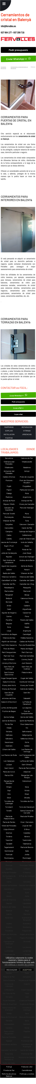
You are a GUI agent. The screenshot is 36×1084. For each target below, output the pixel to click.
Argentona (27, 497)
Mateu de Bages (27, 648)
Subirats (9, 746)
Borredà (9, 602)
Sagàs (27, 627)
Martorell (26, 591)
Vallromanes (27, 731)
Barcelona (9, 458)
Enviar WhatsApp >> (16, 58)
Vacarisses (9, 742)
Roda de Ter (27, 549)
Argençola (27, 631)
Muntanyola (8, 517)
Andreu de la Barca (27, 560)
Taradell (9, 844)
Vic (27, 728)
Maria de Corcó (9, 772)
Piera (27, 616)
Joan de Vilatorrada (27, 539)
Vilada (9, 728)
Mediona (9, 497)
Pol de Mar (9, 724)
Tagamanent (9, 847)
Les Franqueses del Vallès (27, 756)
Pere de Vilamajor (27, 508)
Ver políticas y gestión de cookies (19, 965)
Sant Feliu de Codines (27, 668)
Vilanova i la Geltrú (9, 577)
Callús (9, 535)
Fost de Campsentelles (27, 712)
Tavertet (9, 840)
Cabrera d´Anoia (27, 598)
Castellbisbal (27, 1070)
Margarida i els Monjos (27, 776)
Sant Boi (27, 692)
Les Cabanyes (9, 761)
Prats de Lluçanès (27, 477)
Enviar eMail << (18, 408)
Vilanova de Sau (9, 638)
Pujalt (9, 486)
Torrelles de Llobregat (9, 802)
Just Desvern (27, 663)
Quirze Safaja (9, 717)
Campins (9, 531)
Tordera (9, 836)
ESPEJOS (9, 431)
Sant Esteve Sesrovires (9, 673)
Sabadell (27, 698)
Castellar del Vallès (27, 580)
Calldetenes (27, 535)
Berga (27, 595)
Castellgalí (27, 634)
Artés (9, 605)
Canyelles (9, 524)
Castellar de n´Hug (27, 584)
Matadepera (9, 587)
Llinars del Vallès (9, 749)
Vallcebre (9, 738)
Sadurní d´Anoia (9, 682)
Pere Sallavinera (26, 724)
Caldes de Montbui (27, 641)
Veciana (9, 731)
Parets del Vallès (26, 620)
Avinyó (27, 471)
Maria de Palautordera (9, 817)
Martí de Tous (9, 656)
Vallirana (9, 735)
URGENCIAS (27, 434)
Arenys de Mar (26, 500)
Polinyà (9, 1067)
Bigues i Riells (9, 504)
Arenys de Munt (9, 500)
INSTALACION (9, 434)
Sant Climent (27, 764)
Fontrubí (9, 854)
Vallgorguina (27, 735)
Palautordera (27, 672)
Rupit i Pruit (9, 546)
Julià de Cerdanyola (9, 553)
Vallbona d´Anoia (26, 738)
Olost (9, 798)
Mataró (27, 569)
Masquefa (27, 587)
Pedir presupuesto (18, 49)
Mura (27, 513)
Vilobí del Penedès (9, 826)
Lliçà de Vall (27, 826)
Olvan (27, 794)
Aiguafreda (27, 609)
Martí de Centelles (27, 656)
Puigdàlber (27, 486)
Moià (27, 493)
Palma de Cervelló (27, 490)
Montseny (27, 517)
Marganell (9, 595)
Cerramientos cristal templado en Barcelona (19, 67)
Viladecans (9, 467)
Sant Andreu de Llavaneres (9, 561)
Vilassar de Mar (9, 521)
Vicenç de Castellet (27, 504)
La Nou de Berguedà (9, 708)
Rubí (9, 549)
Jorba (27, 854)
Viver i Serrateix (26, 822)
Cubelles (27, 833)
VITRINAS (27, 431)
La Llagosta (26, 708)
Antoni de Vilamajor (27, 557)
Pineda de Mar (9, 1070)
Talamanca (27, 844)
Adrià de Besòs (27, 566)
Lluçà (9, 631)
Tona (27, 521)
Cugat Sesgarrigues (9, 678)
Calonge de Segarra (27, 531)
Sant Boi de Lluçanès (9, 693)
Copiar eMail (18, 414)
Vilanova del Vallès (27, 577)
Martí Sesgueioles (9, 652)
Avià (27, 602)
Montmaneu (9, 858)
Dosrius (9, 833)
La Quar (9, 764)
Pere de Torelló (9, 513)
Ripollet (9, 557)
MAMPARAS (9, 427)
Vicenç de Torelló (27, 685)
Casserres (27, 613)
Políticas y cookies (27, 1074)
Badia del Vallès (9, 573)
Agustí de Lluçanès (8, 566)
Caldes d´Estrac (9, 477)
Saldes (27, 746)
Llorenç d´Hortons (9, 663)
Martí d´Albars (9, 659)
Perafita (9, 620)
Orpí (9, 790)
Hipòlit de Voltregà (9, 641)
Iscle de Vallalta (27, 542)
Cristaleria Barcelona (3, 67)
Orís (9, 794)
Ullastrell (26, 772)
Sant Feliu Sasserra (9, 645)
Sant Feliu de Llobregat (9, 668)
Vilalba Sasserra (27, 638)
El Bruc (27, 829)
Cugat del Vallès (27, 678)
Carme (9, 616)
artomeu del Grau (9, 698)
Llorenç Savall (26, 659)
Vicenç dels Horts (9, 685)
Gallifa (27, 623)
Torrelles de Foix (26, 801)
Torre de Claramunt (27, 807)
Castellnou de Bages (9, 634)
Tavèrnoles (27, 840)
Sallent (9, 569)
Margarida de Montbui (9, 782)
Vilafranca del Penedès (9, 463)
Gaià (27, 851)
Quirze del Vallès (27, 717)
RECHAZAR (11, 970)
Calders (27, 605)
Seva (27, 787)
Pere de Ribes (9, 648)
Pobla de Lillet (27, 1067)
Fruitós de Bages (9, 711)
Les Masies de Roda (9, 755)
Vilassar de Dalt (27, 573)
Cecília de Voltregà (27, 682)
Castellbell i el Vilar (9, 580)
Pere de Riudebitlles (27, 645)
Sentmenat (9, 851)
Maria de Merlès (9, 822)
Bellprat (9, 598)
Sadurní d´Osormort (9, 702)
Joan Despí (27, 553)
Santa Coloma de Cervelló (27, 811)
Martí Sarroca (27, 652)
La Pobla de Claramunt (26, 703)
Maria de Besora (27, 847)
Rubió (27, 546)
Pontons (9, 480)
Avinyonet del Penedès (9, 472)
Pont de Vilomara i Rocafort (27, 481)
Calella (9, 539)
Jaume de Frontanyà (9, 542)
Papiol (9, 490)
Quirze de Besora (9, 721)
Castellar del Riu (9, 584)
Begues (9, 623)
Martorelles (8, 591)
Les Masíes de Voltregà (26, 750)
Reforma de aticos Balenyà (9, 1075)
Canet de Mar (27, 528)
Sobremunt (26, 781)
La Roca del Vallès (27, 761)
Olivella (27, 798)
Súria (27, 742)
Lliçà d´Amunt (9, 829)
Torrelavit (9, 807)
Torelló (9, 810)
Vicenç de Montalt (9, 689)
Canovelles (9, 528)
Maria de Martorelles (27, 768)
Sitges (9, 787)
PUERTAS (9, 438)
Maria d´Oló (9, 775)
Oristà (27, 790)
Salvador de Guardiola (9, 509)
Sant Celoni (9, 768)
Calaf (9, 609)
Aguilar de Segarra (9, 613)
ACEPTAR (27, 970)
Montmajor (27, 858)
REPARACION (27, 427)
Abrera (27, 836)
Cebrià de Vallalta (27, 689)
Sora (9, 627)
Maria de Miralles (27, 816)
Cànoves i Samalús (27, 524)
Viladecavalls (27, 462)
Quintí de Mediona (27, 721)
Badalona (27, 467)
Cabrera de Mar (27, 458)
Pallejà (9, 493)
